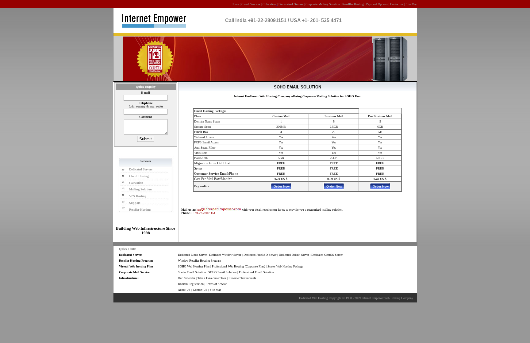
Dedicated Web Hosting (313, 298)
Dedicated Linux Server (192, 254)
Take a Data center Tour (212, 278)
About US (184, 289)
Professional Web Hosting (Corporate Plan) (238, 266)
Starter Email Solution (192, 272)
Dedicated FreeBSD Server (260, 254)
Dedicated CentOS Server (327, 254)
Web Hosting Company (398, 298)
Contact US (200, 289)
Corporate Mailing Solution (322, 4)
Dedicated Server (290, 4)
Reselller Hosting (353, 4)
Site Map (411, 4)
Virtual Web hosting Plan (136, 266)
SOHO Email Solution (222, 272)
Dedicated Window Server (225, 254)
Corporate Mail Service (134, 272)
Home (235, 4)
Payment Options (377, 4)
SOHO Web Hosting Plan (193, 266)
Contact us (396, 4)
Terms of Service (216, 284)
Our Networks (186, 278)
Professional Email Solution (256, 272)
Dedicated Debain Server (294, 254)
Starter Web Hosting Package (285, 266)
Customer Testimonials (242, 278)
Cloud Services (251, 4)
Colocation (269, 4)
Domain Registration (191, 284)
